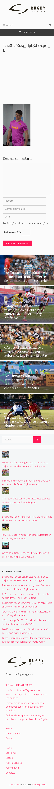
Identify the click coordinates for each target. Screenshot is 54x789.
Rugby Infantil (13, 767)
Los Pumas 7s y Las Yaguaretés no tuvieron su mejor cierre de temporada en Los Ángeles (26, 694)
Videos (9, 757)
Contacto (10, 738)
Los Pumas (11, 752)
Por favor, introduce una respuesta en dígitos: (26, 223)
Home (9, 728)
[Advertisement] (27, 80)
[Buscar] (37, 439)
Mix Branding (25, 784)
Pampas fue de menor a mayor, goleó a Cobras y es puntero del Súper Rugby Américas (25, 706)
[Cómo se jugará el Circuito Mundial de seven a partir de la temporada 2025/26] (5, 546)
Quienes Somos (14, 733)
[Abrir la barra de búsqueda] (50, 25)
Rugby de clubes (14, 762)
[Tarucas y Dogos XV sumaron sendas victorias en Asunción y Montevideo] (27, 428)
